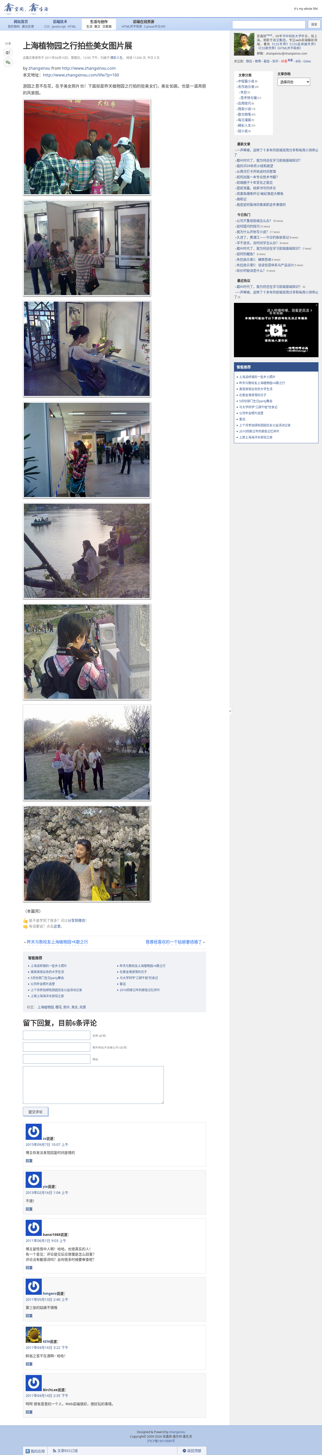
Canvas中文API (154, 26)
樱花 (58, 1007)
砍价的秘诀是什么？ (251, 270)
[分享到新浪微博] (8, 52)
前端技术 (60, 22)
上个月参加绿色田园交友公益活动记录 (56, 990)
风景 (82, 1007)
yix (45, 1186)
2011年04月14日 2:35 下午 (47, 1395)
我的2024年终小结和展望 (255, 166)
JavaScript (59, 26)
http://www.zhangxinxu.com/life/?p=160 (81, 75)
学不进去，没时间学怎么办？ (258, 243)
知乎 (275, 61)
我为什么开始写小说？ (253, 232)
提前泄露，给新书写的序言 (256, 188)
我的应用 (37, 1451)
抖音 (287, 61)
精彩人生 (116, 58)
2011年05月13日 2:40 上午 (47, 1299)
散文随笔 (244, 114)
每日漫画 (244, 120)
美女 (74, 1007)
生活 (89, 26)
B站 (298, 61)
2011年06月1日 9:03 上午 (46, 1240)
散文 (97, 26)
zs (44, 1138)
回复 (29, 1160)
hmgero (50, 1293)
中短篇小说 (246, 81)
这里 (57, 926)
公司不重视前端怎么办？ (255, 221)
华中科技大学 (292, 36)
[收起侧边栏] (229, 711)
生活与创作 (99, 22)
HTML (72, 26)
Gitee (307, 61)
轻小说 (243, 131)
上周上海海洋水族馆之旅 (47, 996)
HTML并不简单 (132, 26)
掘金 (267, 61)
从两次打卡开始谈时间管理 (256, 171)
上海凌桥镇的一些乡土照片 (49, 966)
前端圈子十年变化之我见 (255, 182)
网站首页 (21, 22)
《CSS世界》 (280, 44)
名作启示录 (246, 87)
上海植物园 (45, 1007)
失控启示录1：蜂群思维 (254, 259)
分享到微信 (76, 920)
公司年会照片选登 (43, 984)
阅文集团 (279, 40)
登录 (168, 1450)
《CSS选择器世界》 (303, 44)
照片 (66, 1007)
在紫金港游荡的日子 (133, 972)
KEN (46, 1341)
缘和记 (242, 199)
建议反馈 (28, 26)
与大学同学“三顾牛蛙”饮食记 (139, 978)
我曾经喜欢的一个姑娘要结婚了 (174, 942)
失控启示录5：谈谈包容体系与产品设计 (265, 265)
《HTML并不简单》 (289, 48)
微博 (258, 61)
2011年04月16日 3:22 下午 (47, 1347)
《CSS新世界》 (267, 48)
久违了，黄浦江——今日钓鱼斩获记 (263, 237)
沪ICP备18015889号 (161, 1441)
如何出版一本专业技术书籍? (257, 177)
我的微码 (14, 26)
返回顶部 (194, 1450)
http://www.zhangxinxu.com (89, 68)
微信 (249, 61)
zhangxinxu (39, 68)
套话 (123, 984)
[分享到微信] (8, 62)
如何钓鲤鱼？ (246, 254)
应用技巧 (244, 103)
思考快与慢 (248, 98)
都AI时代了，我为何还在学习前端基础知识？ (269, 160)
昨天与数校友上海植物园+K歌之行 (57, 942)
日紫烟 (106, 26)
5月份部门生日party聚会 (47, 978)
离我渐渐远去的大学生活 (47, 972)
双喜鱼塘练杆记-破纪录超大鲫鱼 (260, 193)
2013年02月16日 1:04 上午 (47, 1192)
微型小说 (244, 109)
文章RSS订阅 (67, 1450)
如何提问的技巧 (248, 226)
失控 (243, 92)
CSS (47, 26)
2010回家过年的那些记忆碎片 (140, 990)
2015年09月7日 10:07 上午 (47, 1144)
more (269, 35)
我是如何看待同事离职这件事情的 (261, 205)
